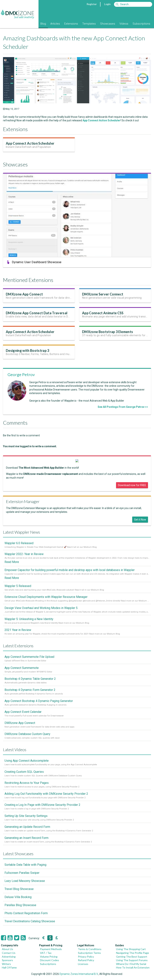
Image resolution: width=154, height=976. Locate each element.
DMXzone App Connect (24, 294)
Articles (55, 23)
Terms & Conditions (89, 949)
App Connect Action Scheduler (101, 120)
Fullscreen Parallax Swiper (22, 873)
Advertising (9, 956)
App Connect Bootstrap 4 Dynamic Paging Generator (39, 701)
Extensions (71, 23)
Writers (6, 963)
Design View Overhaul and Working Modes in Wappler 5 (41, 608)
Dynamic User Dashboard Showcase (36, 262)
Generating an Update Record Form (27, 827)
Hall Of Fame (9, 967)
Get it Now (140, 519)
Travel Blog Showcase (19, 889)
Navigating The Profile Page (132, 952)
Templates (89, 23)
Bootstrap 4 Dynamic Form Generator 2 (30, 690)
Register (92, 4)
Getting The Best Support (131, 956)
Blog (43, 23)
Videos (123, 23)
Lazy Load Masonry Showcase (25, 881)
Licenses (83, 963)
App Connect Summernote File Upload (29, 657)
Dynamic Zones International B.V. (79, 973)
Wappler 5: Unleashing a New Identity (29, 619)
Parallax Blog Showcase (20, 905)
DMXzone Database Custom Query (27, 734)
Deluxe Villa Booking (18, 897)
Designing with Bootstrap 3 (27, 350)
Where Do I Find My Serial (131, 963)
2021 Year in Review (18, 630)
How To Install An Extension (132, 967)
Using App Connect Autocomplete (27, 760)
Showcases (107, 23)
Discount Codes (49, 960)
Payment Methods (51, 949)
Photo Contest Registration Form (26, 913)
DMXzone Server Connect (102, 294)
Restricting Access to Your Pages (27, 783)
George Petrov (21, 374)
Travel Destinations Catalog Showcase (30, 921)
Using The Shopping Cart (131, 949)
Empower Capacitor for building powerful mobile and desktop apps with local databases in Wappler (70, 570)
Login (107, 4)
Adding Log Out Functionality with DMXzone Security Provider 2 (46, 793)
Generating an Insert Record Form (26, 838)
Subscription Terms (89, 952)
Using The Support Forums (132, 960)
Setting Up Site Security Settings (26, 816)
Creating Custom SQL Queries (24, 772)
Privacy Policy (86, 956)
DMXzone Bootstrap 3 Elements (107, 332)
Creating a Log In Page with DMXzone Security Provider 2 (42, 805)
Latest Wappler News (21, 532)
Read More (12, 562)
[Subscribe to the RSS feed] (23, 937)
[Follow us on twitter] (16, 937)
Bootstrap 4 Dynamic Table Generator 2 (30, 679)
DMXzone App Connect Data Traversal (36, 313)
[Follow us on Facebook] (3, 937)
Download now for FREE (132, 485)
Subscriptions (141, 23)
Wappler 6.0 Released (19, 543)
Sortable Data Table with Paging (25, 864)
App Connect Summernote (22, 668)
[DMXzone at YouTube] (10, 937)
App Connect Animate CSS (103, 313)
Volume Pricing (48, 956)
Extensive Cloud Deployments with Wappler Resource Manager (46, 597)
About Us (7, 949)
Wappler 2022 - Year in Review (24, 554)
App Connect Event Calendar (23, 712)
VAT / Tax (45, 952)
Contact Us (8, 952)
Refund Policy (86, 960)
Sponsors (7, 960)
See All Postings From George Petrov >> (123, 406)
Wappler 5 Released (18, 586)
